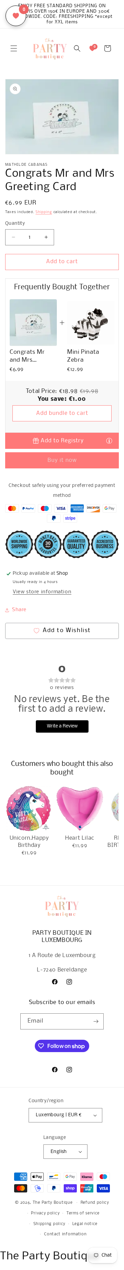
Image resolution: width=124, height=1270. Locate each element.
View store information (42, 592)
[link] (33, 322)
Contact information (65, 1234)
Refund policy (95, 1203)
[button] (13, 48)
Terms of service (83, 1213)
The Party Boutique (53, 1203)
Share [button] (19, 610)
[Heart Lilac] (79, 808)
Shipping (43, 212)
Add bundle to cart (62, 413)
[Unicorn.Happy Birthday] (29, 808)
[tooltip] (109, 440)
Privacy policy (45, 1213)
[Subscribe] (95, 1021)
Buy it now (62, 460)
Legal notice (84, 1224)
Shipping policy (49, 1224)
